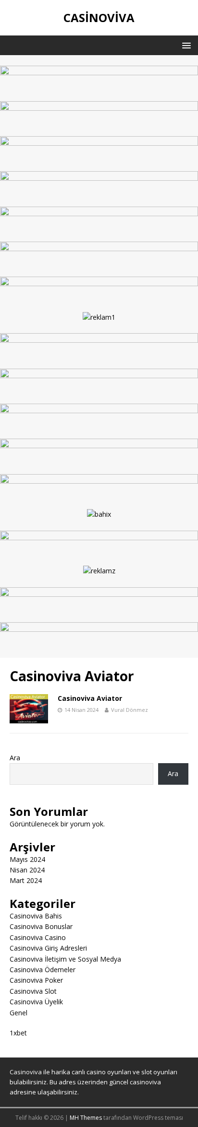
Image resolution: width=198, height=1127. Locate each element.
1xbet (18, 1032)
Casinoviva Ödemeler (42, 969)
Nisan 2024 (27, 869)
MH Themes (86, 1118)
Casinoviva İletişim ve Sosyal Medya (65, 959)
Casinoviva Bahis (36, 915)
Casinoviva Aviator (90, 698)
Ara (15, 757)
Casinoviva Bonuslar (41, 926)
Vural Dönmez (129, 709)
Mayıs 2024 (27, 859)
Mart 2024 (26, 880)
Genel (18, 1012)
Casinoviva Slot (33, 991)
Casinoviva (26, 1072)
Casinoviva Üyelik (36, 1001)
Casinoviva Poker (36, 980)
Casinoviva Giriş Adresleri (48, 948)
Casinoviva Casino (38, 937)
